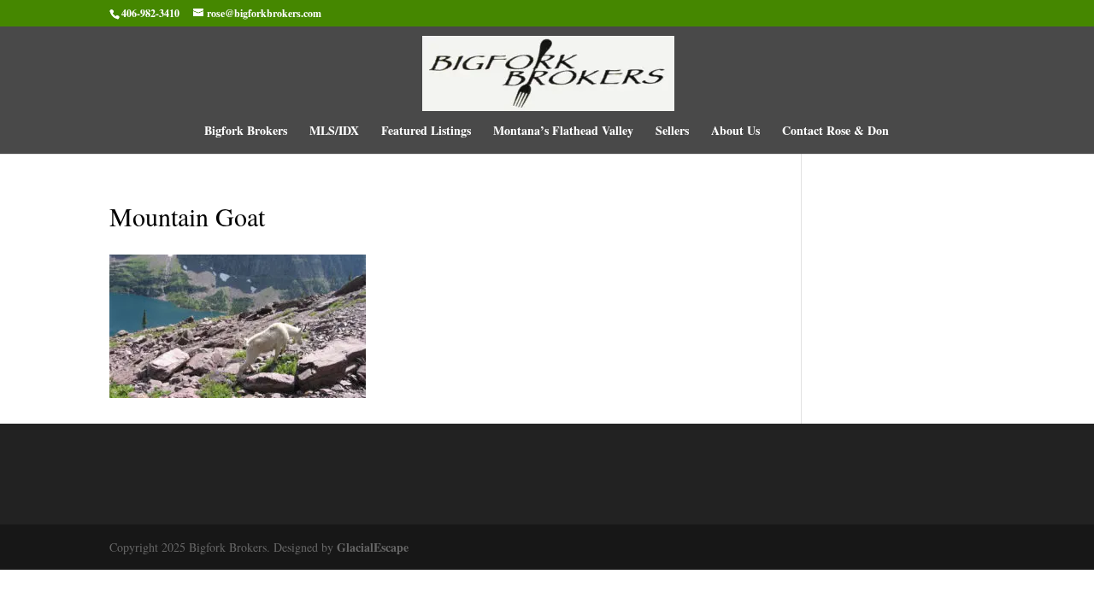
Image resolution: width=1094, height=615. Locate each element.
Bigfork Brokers (245, 132)
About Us (735, 132)
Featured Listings (426, 132)
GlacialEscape (373, 547)
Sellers (672, 132)
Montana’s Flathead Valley (563, 132)
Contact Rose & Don (835, 132)
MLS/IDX (334, 132)
